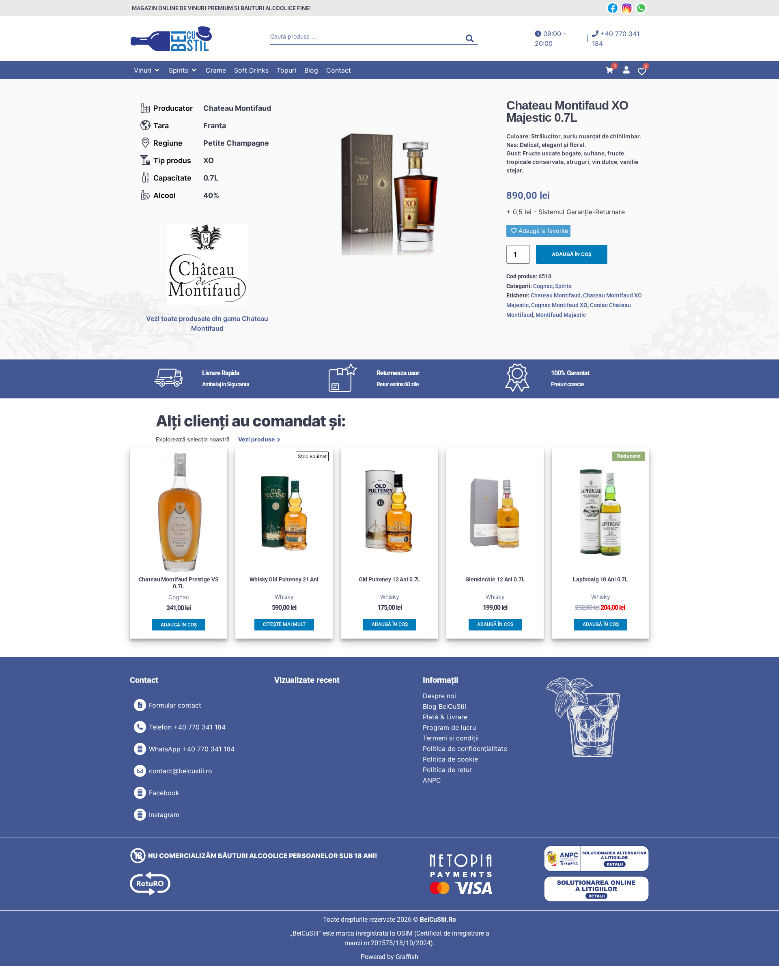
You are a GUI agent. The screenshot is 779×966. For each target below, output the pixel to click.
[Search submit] (472, 38)
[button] (147, 70)
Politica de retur (447, 770)
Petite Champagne (236, 143)
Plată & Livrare (445, 717)
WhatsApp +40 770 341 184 (192, 749)
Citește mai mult (284, 624)
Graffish (407, 957)
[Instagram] (140, 815)
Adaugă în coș (572, 254)
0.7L (210, 178)
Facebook (164, 793)
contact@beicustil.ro (180, 771)
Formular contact (175, 705)
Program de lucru (449, 727)
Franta (214, 125)
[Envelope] (140, 771)
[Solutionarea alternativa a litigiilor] (596, 858)
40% (211, 195)
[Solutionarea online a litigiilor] (596, 889)
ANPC (432, 780)
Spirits (563, 286)
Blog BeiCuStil (444, 706)
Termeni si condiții (451, 738)
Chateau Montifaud (237, 108)
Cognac (543, 286)
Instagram (164, 815)
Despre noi (439, 696)
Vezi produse (256, 440)
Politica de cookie (450, 759)
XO (208, 160)
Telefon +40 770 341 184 (187, 727)
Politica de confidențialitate (465, 748)
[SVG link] (171, 38)
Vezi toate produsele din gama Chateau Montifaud (207, 323)
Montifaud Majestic (561, 315)
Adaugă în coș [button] (179, 625)
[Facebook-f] (140, 793)
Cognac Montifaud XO (559, 305)
